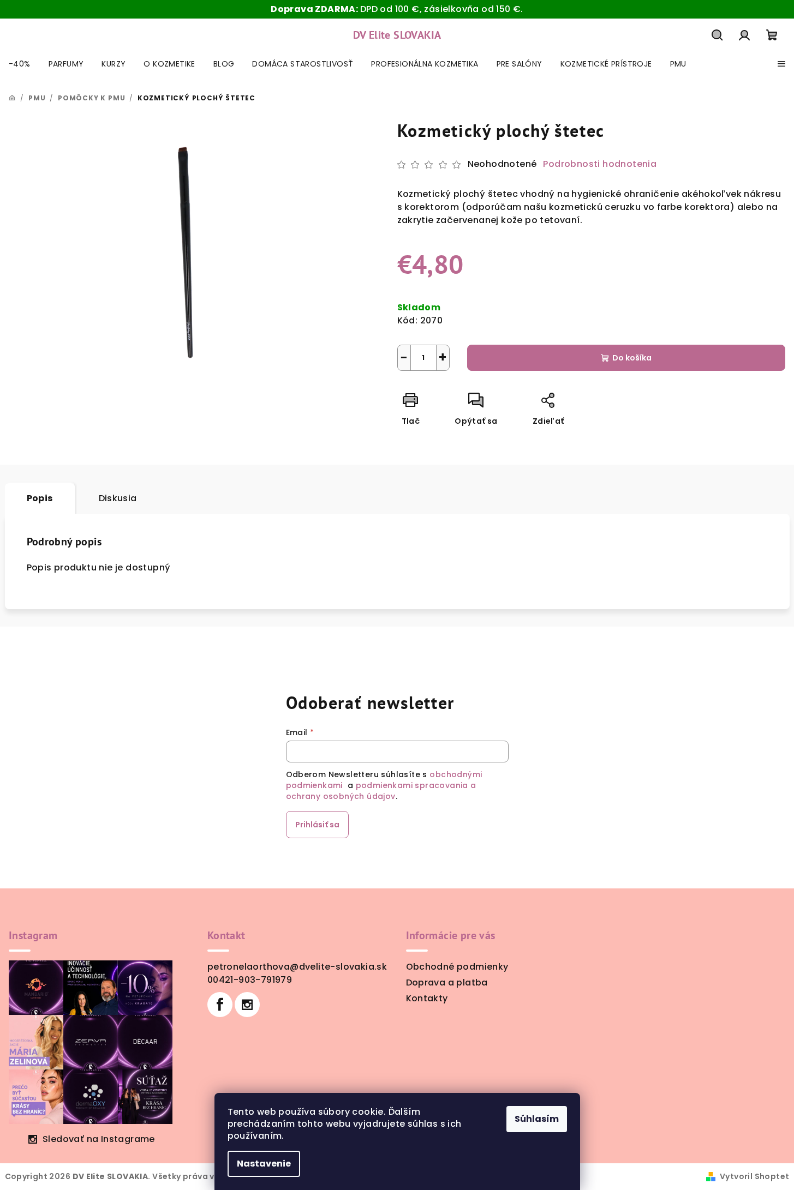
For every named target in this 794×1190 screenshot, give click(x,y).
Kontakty (427, 998)
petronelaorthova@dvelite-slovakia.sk (297, 966)
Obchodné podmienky (457, 966)
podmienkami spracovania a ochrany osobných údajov (381, 791)
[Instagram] (247, 1004)
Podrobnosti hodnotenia (599, 164)
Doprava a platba (447, 982)
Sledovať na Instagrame (99, 1139)
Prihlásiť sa (317, 824)
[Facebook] (219, 1004)
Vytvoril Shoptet (754, 1176)
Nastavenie (264, 1163)
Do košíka (632, 357)
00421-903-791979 (249, 979)
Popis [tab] (40, 498)
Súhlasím (537, 1119)
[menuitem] (19, 63)
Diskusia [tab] (118, 498)
